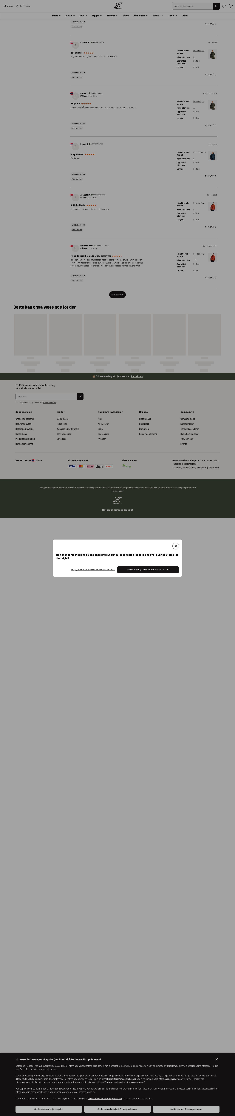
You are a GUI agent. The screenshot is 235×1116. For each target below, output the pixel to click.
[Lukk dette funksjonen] (176, 546)
